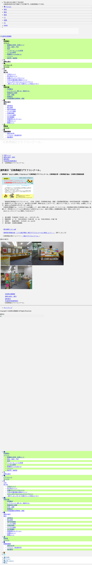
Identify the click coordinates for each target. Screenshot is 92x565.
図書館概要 (7, 544)
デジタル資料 (11, 115)
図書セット (10, 122)
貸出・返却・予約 (13, 47)
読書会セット (11, 121)
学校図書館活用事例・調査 (15, 98)
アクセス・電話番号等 (14, 135)
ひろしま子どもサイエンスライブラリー (20, 82)
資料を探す (7, 474)
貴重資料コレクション (14, 119)
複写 (8, 48)
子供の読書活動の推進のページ (17, 80)
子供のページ (11, 74)
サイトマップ (8, 307)
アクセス (8, 7)
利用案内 (10, 89)
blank (6, 25)
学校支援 (6, 499)
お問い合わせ (9, 561)
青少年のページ (12, 76)
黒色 (5, 15)
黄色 (5, 12)
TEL (6, 562)
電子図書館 (10, 117)
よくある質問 (11, 52)
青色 (5, 9)
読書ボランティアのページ (15, 78)
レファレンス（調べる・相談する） (18, 91)
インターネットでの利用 (15, 50)
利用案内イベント (6, 454)
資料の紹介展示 (7, 515)
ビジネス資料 (11, 111)
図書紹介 (10, 96)
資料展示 (10, 105)
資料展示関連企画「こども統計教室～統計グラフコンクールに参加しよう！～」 (29, 232)
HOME (7, 557)
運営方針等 (10, 133)
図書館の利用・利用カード (15, 45)
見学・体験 (10, 94)
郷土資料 (10, 107)
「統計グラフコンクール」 (30, 236)
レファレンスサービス (8, 478)
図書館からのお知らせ (14, 54)
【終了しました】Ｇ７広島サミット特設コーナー (23, 83)
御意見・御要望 (12, 58)
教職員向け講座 (12, 93)
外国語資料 (10, 113)
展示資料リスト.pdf (10, 229)
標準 (5, 20)
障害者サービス (6, 539)
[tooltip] (4, 552)
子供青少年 (6, 483)
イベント (10, 56)
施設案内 (10, 137)
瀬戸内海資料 (11, 109)
